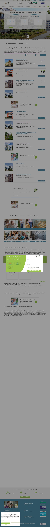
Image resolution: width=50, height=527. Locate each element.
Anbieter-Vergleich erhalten (34, 270)
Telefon (28, 264)
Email (28, 259)
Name (28, 261)
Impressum (2, 520)
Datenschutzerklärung (3, 519)
